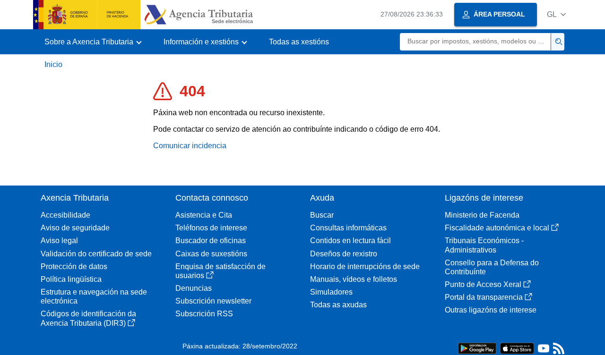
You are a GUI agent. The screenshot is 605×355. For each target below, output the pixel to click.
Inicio (53, 64)
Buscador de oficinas (210, 241)
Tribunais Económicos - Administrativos (484, 245)
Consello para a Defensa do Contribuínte (492, 267)
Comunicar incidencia (189, 146)
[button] (556, 14)
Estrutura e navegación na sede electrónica (94, 296)
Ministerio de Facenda (482, 215)
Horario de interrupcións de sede (365, 266)
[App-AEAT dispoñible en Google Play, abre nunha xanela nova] (477, 348)
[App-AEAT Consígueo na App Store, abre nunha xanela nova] (517, 348)
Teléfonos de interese (211, 228)
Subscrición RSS (204, 314)
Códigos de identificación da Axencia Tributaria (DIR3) (88, 318)
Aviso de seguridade (75, 228)
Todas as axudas (338, 305)
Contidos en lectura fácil (350, 241)
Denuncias (193, 288)
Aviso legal (59, 241)
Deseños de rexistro (343, 254)
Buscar (322, 215)
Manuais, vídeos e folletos (353, 279)
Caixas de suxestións (211, 254)
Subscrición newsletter (213, 301)
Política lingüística (71, 279)
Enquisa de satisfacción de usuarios (220, 270)
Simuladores (331, 292)
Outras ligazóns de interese (490, 310)
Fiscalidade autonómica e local (497, 228)
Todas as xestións (299, 42)
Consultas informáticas (348, 228)
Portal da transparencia (484, 297)
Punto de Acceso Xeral (483, 284)
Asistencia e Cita (203, 215)
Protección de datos (74, 266)
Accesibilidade (65, 215)
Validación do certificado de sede (96, 254)
